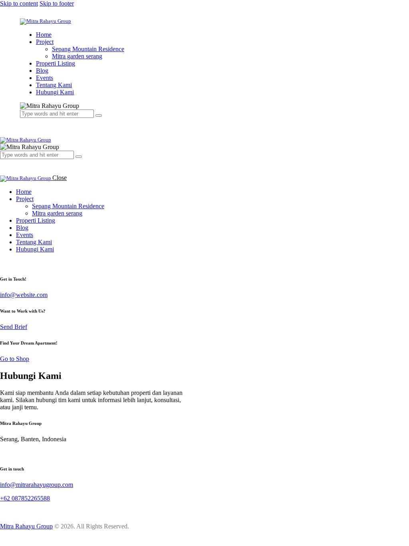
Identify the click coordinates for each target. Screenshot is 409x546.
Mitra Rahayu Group (26, 526)
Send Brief (13, 326)
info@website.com (24, 294)
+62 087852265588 (25, 498)
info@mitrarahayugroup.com (36, 484)
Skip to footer (57, 3)
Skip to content (19, 3)
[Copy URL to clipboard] (31, 452)
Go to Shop (14, 358)
